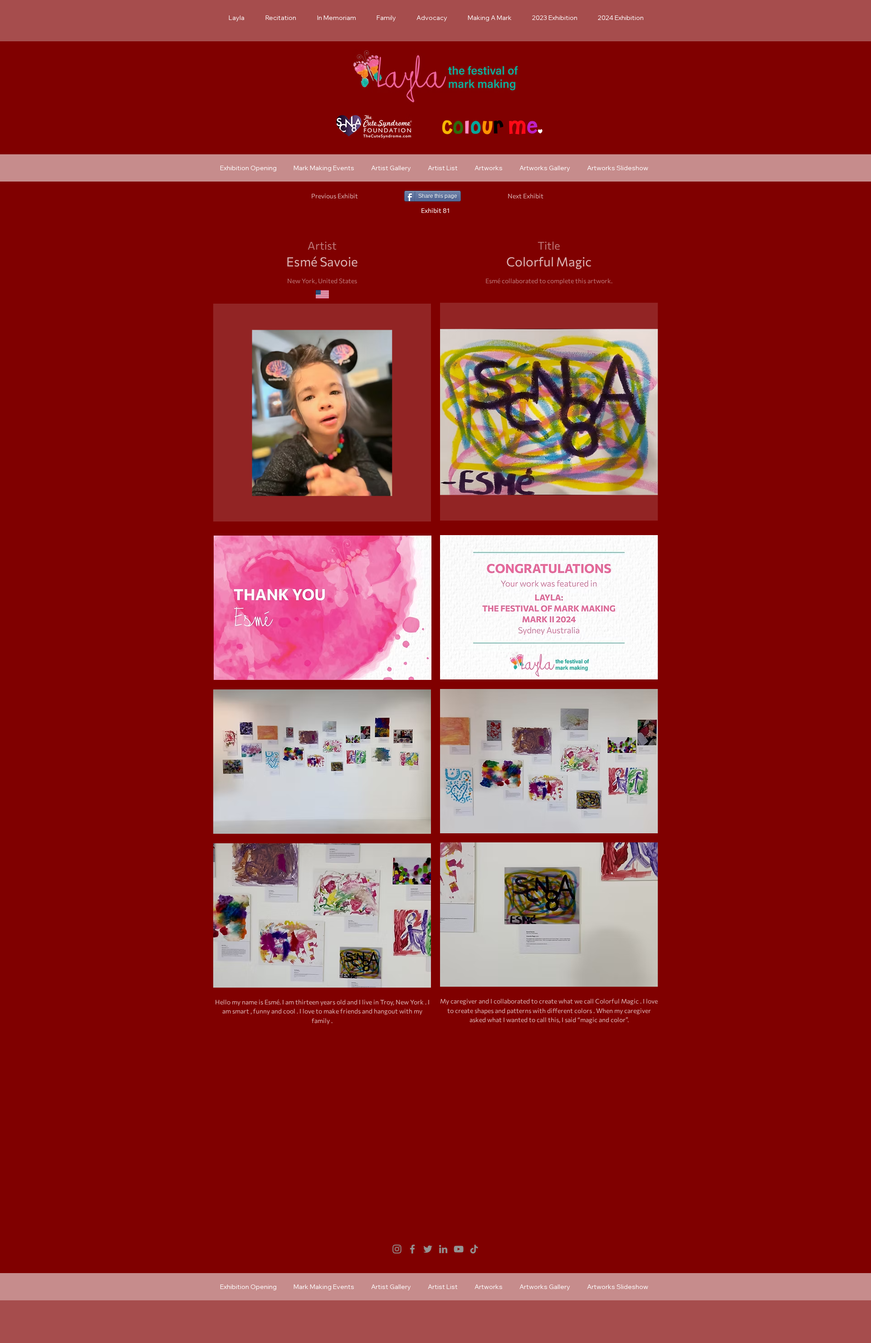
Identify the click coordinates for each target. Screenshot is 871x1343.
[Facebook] (412, 1249)
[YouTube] (459, 1249)
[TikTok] (474, 1249)
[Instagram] (397, 1249)
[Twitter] (428, 1249)
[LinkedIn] (443, 1249)
